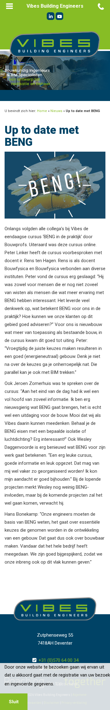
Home (42, 111)
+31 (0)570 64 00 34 (58, 660)
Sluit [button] (14, 701)
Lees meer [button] (67, 684)
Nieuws (56, 111)
